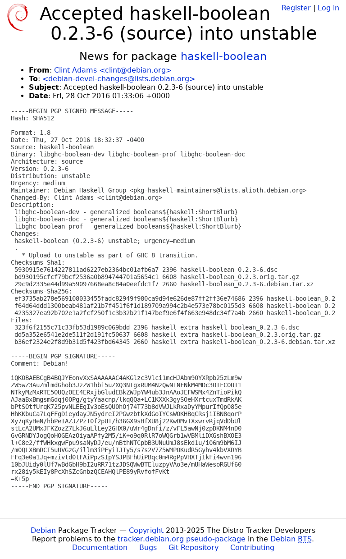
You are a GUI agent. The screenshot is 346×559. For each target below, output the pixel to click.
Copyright (146, 530)
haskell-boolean (224, 56)
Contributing (252, 547)
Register (296, 8)
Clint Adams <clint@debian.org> (113, 70)
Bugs (148, 547)
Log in (328, 8)
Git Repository (193, 547)
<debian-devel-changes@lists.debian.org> (118, 78)
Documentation (99, 547)
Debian (43, 530)
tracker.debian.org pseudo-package (182, 539)
